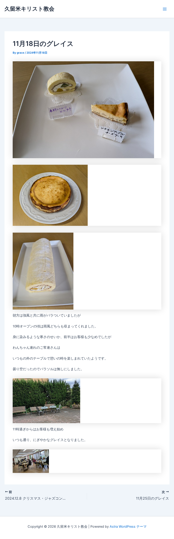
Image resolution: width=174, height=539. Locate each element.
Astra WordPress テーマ (128, 527)
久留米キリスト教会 (29, 8)
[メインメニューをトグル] (164, 9)
